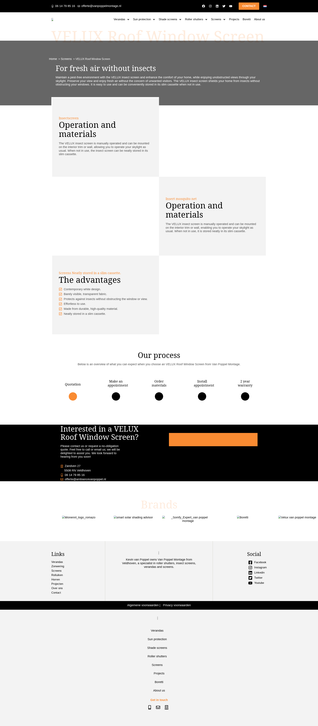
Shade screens (168, 19)
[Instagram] (210, 6)
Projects (234, 19)
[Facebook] (204, 6)
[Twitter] (224, 6)
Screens (216, 19)
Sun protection (142, 19)
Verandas (119, 19)
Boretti (247, 19)
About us (259, 19)
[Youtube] (231, 6)
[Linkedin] (217, 6)
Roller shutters (194, 19)
